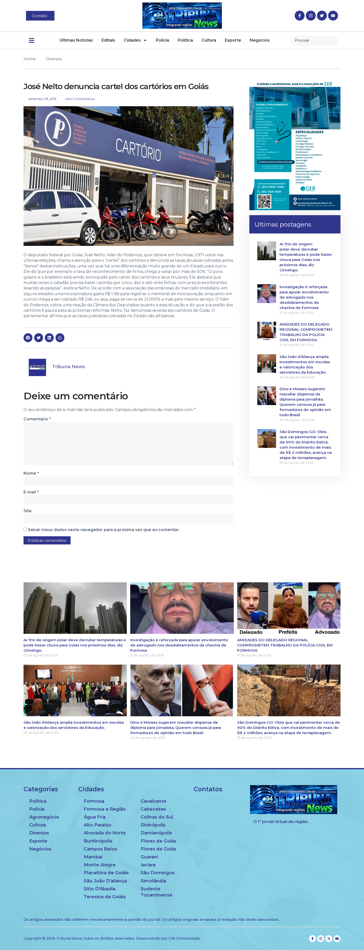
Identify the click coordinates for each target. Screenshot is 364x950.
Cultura (209, 40)
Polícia (162, 40)
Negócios (260, 40)
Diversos (54, 58)
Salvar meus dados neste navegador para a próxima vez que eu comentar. (104, 529)
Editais (108, 40)
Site (28, 511)
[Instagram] (311, 16)
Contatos (208, 789)
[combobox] (314, 40)
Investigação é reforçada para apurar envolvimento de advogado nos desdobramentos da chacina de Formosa (304, 297)
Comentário (37, 419)
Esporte (233, 40)
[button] (28, 337)
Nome (31, 473)
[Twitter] (322, 16)
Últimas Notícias (76, 40)
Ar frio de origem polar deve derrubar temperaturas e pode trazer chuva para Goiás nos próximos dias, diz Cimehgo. (75, 645)
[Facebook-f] (300, 16)
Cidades (132, 40)
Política (185, 40)
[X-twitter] (328, 938)
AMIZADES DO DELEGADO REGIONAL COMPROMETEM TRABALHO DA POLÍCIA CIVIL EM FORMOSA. (285, 645)
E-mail (31, 492)
